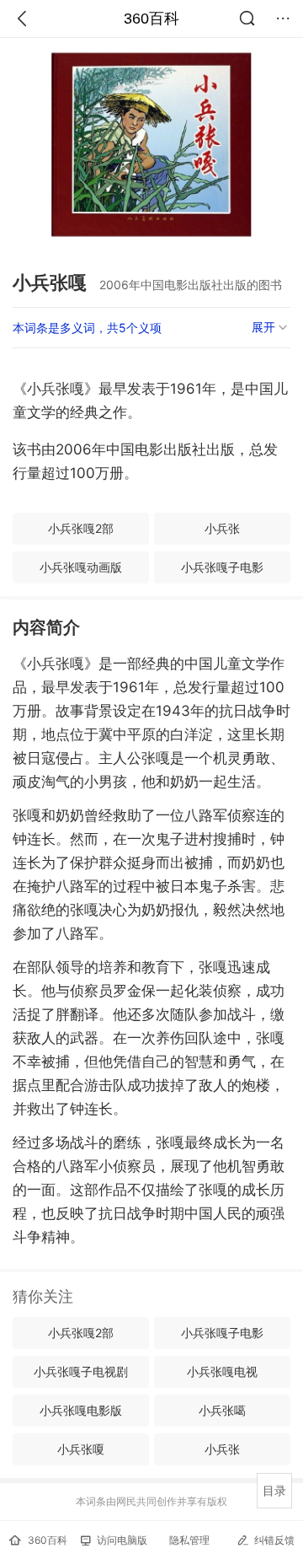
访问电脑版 (122, 1540)
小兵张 (222, 528)
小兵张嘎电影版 (81, 1410)
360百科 (151, 18)
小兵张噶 (222, 1410)
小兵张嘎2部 (81, 528)
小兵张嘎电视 (222, 1371)
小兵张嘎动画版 (81, 567)
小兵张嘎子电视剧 (81, 1371)
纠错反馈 (274, 1540)
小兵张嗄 (80, 1449)
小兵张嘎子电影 (222, 567)
